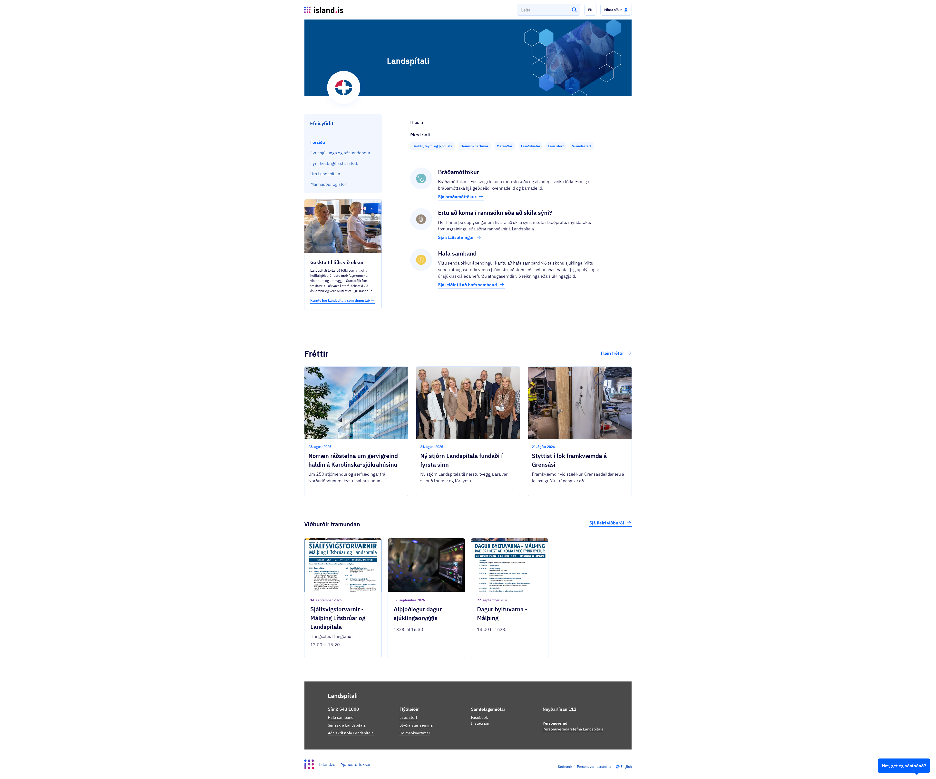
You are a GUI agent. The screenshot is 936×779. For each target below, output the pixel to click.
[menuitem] (343, 142)
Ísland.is (327, 764)
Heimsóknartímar (415, 732)
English (626, 766)
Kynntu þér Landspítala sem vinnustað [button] (340, 300)
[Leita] (574, 10)
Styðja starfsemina (416, 725)
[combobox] (548, 10)
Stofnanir (565, 766)
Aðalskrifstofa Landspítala (351, 732)
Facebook (479, 717)
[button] (590, 10)
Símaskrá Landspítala (347, 725)
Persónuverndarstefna (594, 766)
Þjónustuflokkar (355, 764)
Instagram (480, 723)
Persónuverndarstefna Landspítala (573, 729)
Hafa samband (340, 717)
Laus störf (408, 717)
